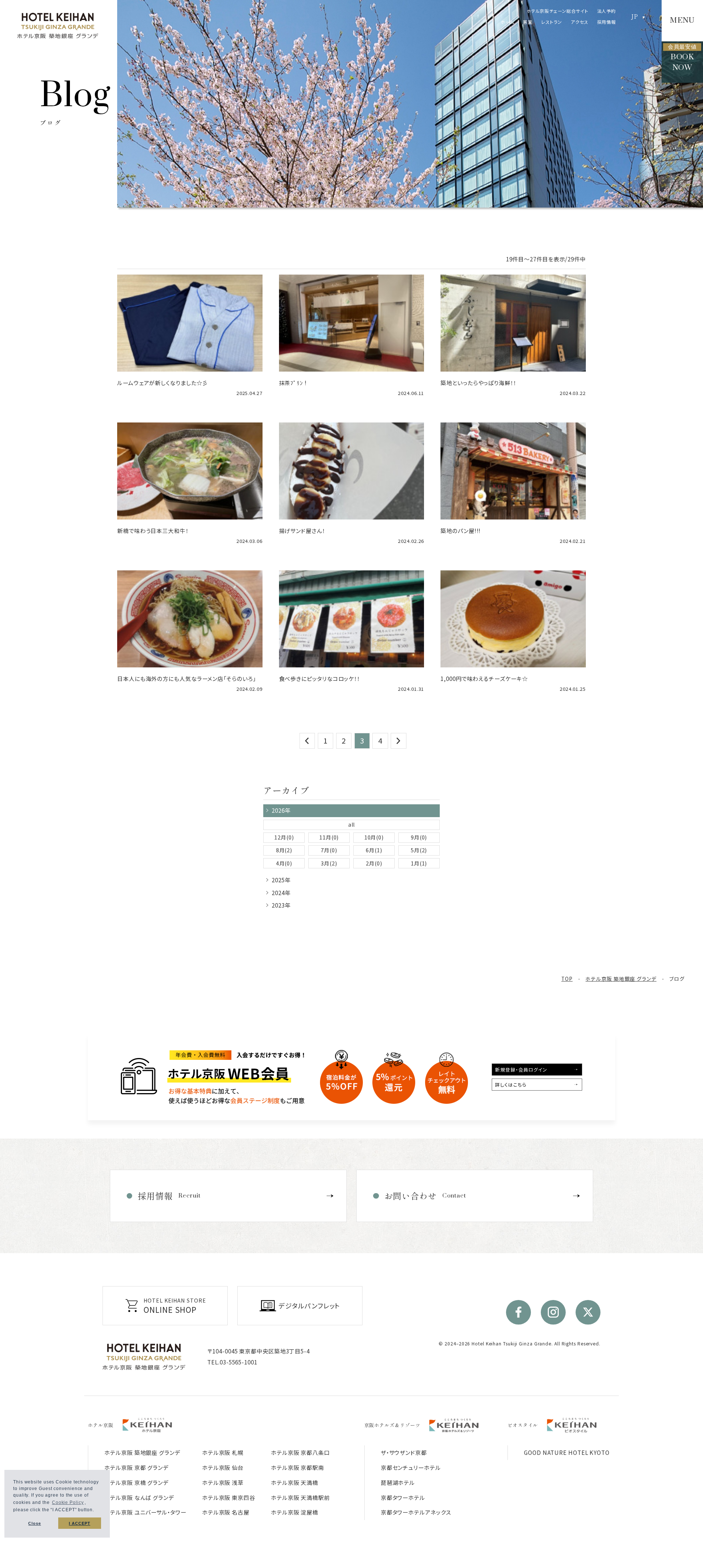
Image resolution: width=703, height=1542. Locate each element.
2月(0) (374, 863)
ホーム (507, 22)
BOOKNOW (682, 57)
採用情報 (606, 22)
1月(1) (419, 863)
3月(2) (329, 863)
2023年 (281, 905)
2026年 (281, 810)
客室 (527, 22)
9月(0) (419, 837)
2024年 (281, 893)
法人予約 (606, 11)
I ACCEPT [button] (79, 1523)
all (351, 824)
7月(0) (329, 850)
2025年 (281, 880)
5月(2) (419, 850)
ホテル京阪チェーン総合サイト (557, 11)
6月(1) (374, 850)
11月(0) (329, 837)
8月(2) (284, 850)
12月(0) (284, 837)
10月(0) (374, 837)
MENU (682, 20)
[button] (96, 1511)
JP (634, 16)
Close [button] (34, 1523)
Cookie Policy (68, 1502)
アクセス (579, 22)
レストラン (551, 22)
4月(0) (284, 863)
